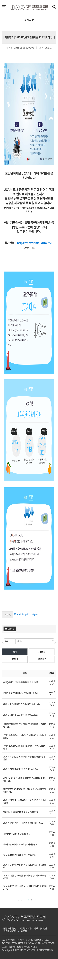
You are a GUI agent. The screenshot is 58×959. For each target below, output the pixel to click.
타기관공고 (41, 659)
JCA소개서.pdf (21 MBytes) (27, 614)
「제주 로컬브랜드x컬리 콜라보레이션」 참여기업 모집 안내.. (24, 747)
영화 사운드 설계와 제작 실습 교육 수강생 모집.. (21, 811)
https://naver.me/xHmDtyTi (35, 243)
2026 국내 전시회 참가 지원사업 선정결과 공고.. (21, 703)
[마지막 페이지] (39, 899)
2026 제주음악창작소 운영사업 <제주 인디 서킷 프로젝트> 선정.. (25, 887)
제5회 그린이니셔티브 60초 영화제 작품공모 (20, 844)
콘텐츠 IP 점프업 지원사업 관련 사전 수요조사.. (21, 693)
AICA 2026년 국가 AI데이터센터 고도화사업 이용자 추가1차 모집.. (24, 779)
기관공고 (41, 651)
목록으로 (10, 629)
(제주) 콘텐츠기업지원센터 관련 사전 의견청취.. (21, 682)
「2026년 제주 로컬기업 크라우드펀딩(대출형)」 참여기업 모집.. (24, 725)
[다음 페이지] (35, 899)
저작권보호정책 (10, 931)
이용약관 (24, 931)
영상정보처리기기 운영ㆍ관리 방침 (33, 928)
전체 (15, 651)
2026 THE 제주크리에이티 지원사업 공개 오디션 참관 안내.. (24, 866)
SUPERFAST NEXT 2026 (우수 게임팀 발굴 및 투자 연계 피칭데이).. (24, 790)
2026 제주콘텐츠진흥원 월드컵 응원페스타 (19, 855)
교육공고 (14, 659)
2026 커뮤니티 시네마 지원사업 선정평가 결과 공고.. (23, 822)
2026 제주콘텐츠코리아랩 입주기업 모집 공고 (20, 768)
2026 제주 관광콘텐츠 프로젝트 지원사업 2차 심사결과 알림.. (24, 758)
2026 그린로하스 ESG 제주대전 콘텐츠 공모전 (20, 714)
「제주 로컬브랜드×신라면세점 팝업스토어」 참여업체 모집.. (24, 736)
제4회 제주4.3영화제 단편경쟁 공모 (16, 833)
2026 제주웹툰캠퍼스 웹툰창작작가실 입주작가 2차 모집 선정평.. (24, 877)
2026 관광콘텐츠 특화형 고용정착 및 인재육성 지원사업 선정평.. (24, 801)
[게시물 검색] (53, 641)
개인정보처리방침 (9, 928)
